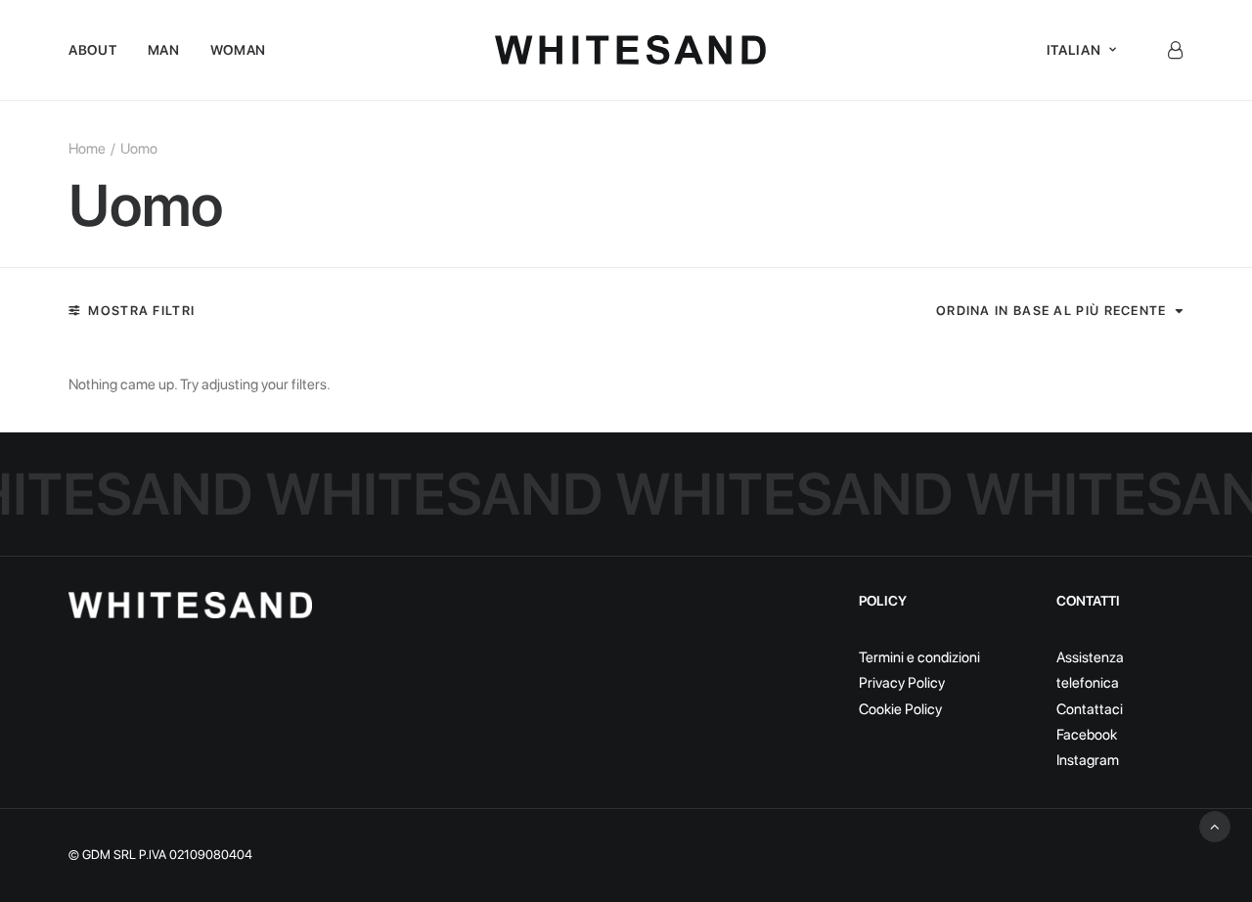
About (92, 50)
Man (164, 50)
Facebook (1086, 735)
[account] (1175, 50)
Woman (238, 50)
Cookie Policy (900, 709)
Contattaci (1089, 709)
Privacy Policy (902, 683)
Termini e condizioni (919, 657)
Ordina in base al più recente (1051, 310)
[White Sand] (630, 50)
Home (87, 149)
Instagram (1087, 760)
